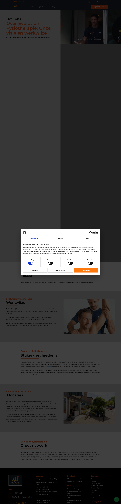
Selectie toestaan (60, 270)
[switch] (50, 263)
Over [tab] (87, 238)
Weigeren (35, 270)
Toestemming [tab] (34, 238)
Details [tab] (60, 238)
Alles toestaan (86, 270)
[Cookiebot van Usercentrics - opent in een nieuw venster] (90, 232)
